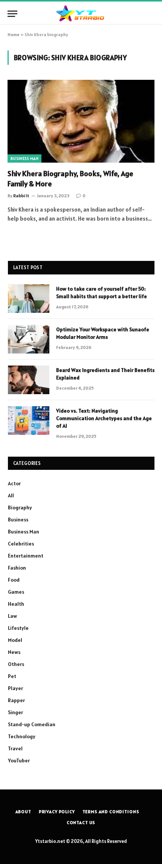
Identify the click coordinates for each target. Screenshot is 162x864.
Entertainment (25, 555)
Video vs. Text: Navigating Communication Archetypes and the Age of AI (104, 418)
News (14, 652)
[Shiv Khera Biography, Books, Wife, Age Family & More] (81, 121)
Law (12, 616)
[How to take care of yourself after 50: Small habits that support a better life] (28, 298)
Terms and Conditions (111, 811)
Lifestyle (18, 628)
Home (14, 34)
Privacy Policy (57, 811)
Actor (14, 483)
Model (15, 640)
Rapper (16, 700)
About (23, 811)
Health (16, 603)
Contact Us (81, 822)
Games (16, 591)
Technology (21, 736)
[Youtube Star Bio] (80, 14)
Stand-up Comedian (31, 724)
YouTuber (19, 760)
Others (16, 664)
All (11, 495)
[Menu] (12, 13)
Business (18, 519)
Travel (15, 748)
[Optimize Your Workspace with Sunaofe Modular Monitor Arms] (28, 339)
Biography (20, 507)
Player (15, 688)
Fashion (17, 567)
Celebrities (21, 543)
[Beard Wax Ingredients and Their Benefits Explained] (28, 380)
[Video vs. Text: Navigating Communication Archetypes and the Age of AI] (28, 420)
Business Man (24, 158)
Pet (12, 676)
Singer (15, 712)
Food (14, 579)
